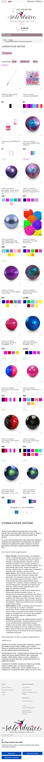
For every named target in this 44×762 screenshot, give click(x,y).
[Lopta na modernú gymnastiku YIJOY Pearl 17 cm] (33, 371)
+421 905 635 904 (24, 9)
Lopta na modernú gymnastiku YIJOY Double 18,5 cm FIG (10, 440)
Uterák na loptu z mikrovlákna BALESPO (30, 95)
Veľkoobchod (26, 687)
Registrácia (30, 1)
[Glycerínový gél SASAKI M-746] (11, 124)
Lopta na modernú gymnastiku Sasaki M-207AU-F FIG (30, 291)
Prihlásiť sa (38, 1)
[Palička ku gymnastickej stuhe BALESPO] (11, 77)
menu (4, 1)
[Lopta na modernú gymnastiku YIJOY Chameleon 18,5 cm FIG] (11, 473)
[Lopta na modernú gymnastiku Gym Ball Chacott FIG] (33, 222)
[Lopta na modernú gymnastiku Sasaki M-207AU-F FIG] (33, 273)
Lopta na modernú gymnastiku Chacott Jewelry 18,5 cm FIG (11, 291)
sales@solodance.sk (28, 707)
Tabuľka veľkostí (27, 690)
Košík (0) (24, 28)
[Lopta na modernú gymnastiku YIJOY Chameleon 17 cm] (33, 473)
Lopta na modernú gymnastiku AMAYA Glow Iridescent (31, 143)
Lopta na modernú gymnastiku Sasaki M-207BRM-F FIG (30, 342)
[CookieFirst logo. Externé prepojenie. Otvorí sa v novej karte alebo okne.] (2, 740)
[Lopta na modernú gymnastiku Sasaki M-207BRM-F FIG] (33, 324)
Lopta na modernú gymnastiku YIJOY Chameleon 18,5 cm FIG (10, 491)
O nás (3, 695)
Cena (14, 61)
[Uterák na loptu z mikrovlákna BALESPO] (33, 77)
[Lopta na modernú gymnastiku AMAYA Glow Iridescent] (33, 124)
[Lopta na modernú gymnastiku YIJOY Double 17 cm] (11, 371)
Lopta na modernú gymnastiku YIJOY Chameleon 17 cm (29, 491)
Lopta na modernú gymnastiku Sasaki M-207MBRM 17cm (9, 342)
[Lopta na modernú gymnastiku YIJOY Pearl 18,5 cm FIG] (33, 422)
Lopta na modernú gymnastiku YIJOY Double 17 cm (10, 389)
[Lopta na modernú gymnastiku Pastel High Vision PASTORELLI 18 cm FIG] (11, 222)
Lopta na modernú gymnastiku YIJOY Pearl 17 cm (32, 389)
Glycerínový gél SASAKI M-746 (11, 142)
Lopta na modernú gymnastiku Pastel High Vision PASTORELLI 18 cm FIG (11, 241)
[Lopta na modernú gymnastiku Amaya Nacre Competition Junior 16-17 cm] (11, 171)
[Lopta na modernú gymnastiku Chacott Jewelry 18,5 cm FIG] (11, 273)
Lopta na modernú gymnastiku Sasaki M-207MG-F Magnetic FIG (31, 190)
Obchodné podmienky (8, 690)
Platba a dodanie (7, 687)
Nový (35, 61)
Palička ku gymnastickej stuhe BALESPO (10, 95)
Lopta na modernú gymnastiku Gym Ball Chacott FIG (30, 241)
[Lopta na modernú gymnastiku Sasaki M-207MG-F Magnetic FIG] (33, 171)
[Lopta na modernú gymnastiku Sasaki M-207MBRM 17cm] (11, 324)
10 (27, 512)
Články (4, 692)
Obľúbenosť (24, 61)
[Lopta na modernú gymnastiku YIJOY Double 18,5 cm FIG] (11, 422)
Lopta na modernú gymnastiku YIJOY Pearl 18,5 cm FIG (31, 440)
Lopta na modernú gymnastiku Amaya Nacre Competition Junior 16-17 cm (10, 190)
